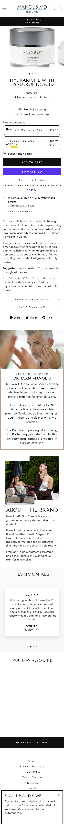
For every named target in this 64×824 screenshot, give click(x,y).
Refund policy (32, 782)
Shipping (19, 97)
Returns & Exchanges (32, 766)
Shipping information (32, 299)
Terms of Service (32, 777)
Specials (32, 788)
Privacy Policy (32, 771)
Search (32, 761)
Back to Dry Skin (34, 742)
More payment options (32, 180)
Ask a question (32, 306)
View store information (20, 211)
